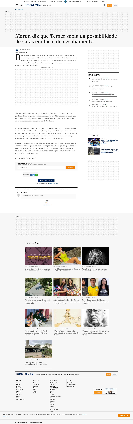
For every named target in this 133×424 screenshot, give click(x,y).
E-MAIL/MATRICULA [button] (47, 205)
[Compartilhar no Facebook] (31, 175)
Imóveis (59, 1)
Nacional (47, 5)
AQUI (107, 1)
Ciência (52, 394)
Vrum (34, 391)
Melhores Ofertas (75, 1)
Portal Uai (35, 383)
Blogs (34, 388)
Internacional (19, 389)
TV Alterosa (86, 1)
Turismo (52, 393)
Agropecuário (53, 408)
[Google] (46, 202)
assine (56, 183)
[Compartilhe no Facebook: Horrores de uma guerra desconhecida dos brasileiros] (37, 359)
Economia (18, 386)
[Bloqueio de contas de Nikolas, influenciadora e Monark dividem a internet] (95, 287)
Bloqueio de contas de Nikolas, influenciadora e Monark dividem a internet (95, 302)
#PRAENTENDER (54, 388)
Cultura (18, 396)
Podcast (52, 404)
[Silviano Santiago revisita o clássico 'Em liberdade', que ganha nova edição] (95, 318)
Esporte (33, 1)
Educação (18, 398)
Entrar (115, 5)
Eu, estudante (70, 386)
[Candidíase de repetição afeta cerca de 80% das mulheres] (67, 256)
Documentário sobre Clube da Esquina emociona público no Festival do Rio (36, 333)
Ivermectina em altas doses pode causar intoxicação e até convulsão (38, 270)
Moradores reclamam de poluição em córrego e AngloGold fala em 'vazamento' (37, 302)
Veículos (52, 1)
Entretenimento (43, 1)
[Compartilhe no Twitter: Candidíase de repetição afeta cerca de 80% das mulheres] (67, 266)
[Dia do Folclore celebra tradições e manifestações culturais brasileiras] (94, 142)
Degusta (52, 398)
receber (70, 167)
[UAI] (66, 1)
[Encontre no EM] (104, 5)
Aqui (34, 389)
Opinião (52, 384)
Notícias (26, 1)
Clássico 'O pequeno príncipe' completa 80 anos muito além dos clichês (66, 333)
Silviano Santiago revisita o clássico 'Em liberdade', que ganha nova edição (95, 333)
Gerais (17, 383)
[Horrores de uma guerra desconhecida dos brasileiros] (38, 349)
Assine (109, 5)
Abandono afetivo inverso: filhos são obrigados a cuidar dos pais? (94, 270)
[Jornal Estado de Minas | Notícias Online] (33, 5)
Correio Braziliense (71, 384)
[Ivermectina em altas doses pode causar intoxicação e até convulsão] (38, 256)
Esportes (52, 401)
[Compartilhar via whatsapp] (36, 175)
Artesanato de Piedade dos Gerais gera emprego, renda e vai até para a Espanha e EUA (66, 302)
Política (18, 384)
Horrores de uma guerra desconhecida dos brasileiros (36, 363)
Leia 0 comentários (46, 180)
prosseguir (124, 415)
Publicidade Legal (20, 399)
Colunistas (18, 394)
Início (16, 9)
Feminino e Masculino (55, 396)
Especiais (52, 386)
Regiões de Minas (54, 383)
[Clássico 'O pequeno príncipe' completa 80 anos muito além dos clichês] (67, 318)
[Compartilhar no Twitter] (33, 175)
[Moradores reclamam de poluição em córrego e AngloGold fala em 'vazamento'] (38, 287)
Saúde (17, 393)
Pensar (52, 403)
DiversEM (18, 391)
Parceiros (95, 1)
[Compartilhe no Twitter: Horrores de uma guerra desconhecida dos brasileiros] (38, 359)
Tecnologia (52, 399)
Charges (52, 391)
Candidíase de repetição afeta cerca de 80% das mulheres (66, 270)
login (51, 183)
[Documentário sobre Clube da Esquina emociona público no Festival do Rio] (38, 318)
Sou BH (102, 1)
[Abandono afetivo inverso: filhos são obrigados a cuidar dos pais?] (95, 256)
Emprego (52, 389)
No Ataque (52, 406)
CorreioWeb (70, 383)
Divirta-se (52, 411)
